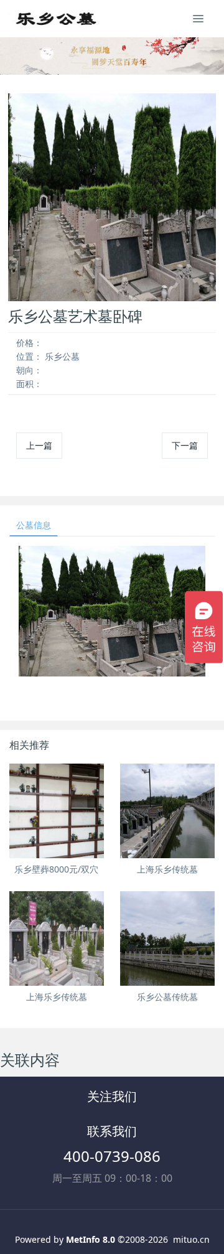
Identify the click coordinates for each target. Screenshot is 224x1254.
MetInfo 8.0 (90, 1239)
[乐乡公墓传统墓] (167, 938)
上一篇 (39, 445)
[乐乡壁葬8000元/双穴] (56, 811)
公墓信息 (33, 525)
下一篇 (185, 445)
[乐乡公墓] (54, 18)
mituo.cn (191, 1239)
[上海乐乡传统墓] (167, 811)
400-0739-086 (112, 1156)
